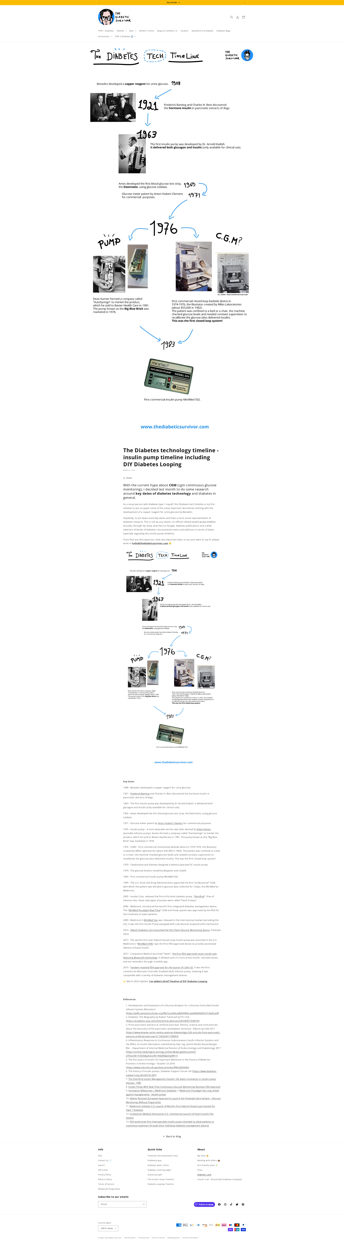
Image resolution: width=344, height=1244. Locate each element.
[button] (121, 31)
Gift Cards (103, 1170)
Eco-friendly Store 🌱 (207, 1165)
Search (101, 1165)
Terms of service (158, 1238)
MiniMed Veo (151, 920)
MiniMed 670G (145, 943)
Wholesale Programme (109, 1189)
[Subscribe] (143, 1204)
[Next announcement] (245, 2)
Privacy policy (143, 1238)
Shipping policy (173, 1238)
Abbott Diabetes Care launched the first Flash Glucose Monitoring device (170, 930)
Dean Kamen (204, 829)
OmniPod (199, 896)
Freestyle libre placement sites (163, 1155)
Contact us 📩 (104, 1160)
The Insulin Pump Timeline (161, 1179)
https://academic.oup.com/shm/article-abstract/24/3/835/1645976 (163, 1020)
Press (200, 1170)
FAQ (100, 1155)
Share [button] (129, 478)
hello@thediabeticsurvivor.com (150, 543)
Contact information (190, 1238)
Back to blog (173, 1136)
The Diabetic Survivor (113, 1238)
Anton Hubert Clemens (170, 823)
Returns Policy (105, 1179)
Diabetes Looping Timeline (161, 1184)
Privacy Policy (104, 1174)
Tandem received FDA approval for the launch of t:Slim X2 (161, 967)
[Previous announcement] (99, 2)
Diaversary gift (155, 1174)
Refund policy (130, 1238)
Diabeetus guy (155, 1160)
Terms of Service (106, 1184)
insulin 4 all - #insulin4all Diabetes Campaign (219, 1179)
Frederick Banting (139, 793)
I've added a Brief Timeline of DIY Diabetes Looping (178, 981)
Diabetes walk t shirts (158, 1165)
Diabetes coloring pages (159, 1170)
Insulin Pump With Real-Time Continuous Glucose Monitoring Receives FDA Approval (174, 1086)
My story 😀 (203, 1155)
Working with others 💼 (208, 1160)
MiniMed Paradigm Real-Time (144, 910)
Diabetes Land (204, 1174)
